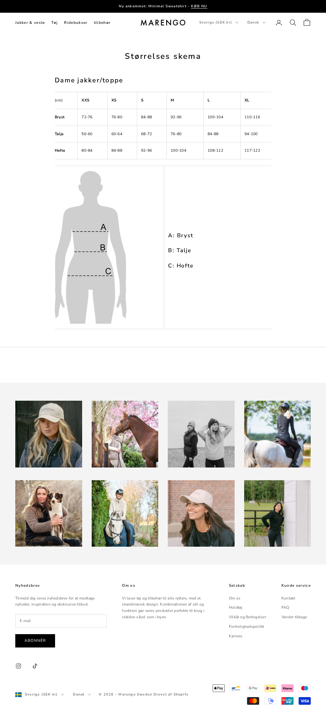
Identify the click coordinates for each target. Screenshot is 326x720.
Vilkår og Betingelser (247, 617)
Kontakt (288, 598)
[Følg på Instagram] (18, 666)
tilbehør (102, 22)
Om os (234, 598)
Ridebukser (75, 22)
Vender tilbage (294, 617)
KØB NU (199, 6)
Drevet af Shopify (170, 694)
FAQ (285, 607)
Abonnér (35, 640)
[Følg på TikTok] (35, 666)
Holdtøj (236, 607)
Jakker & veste (30, 22)
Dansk (253, 22)
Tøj (54, 22)
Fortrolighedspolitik (247, 626)
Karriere (236, 636)
